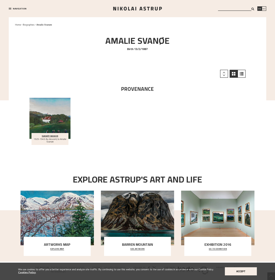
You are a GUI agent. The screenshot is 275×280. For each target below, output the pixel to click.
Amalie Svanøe (44, 25)
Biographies (29, 25)
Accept (240, 271)
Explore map (57, 249)
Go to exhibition (218, 249)
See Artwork (137, 249)
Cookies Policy (27, 273)
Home (18, 25)
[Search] (252, 9)
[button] (234, 74)
